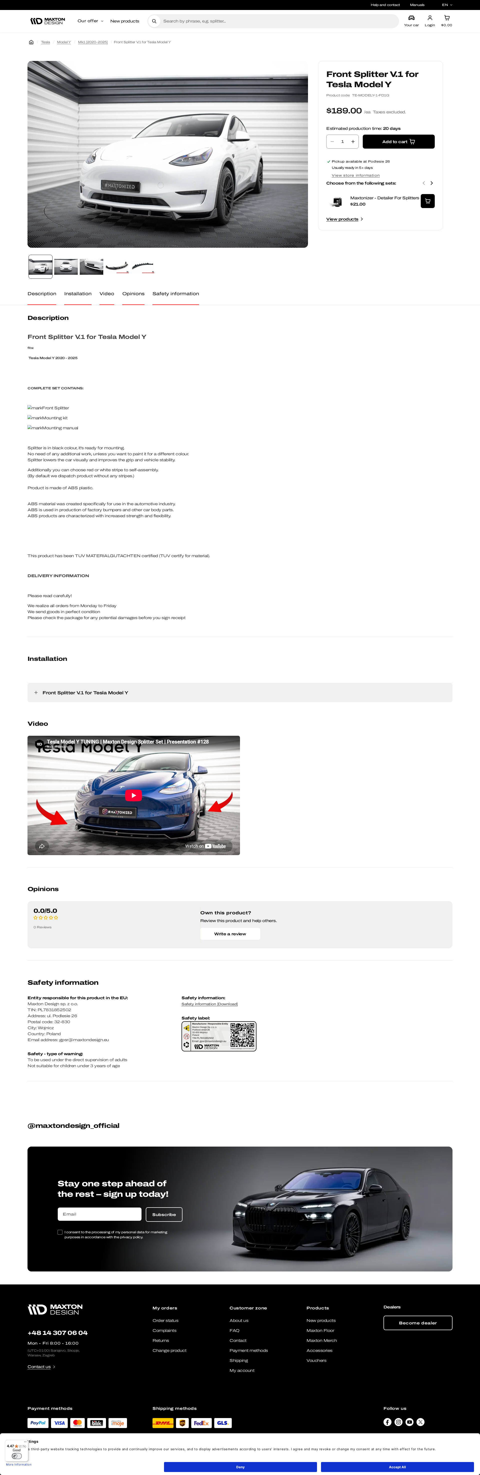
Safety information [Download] (210, 1004)
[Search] (154, 21)
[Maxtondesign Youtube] (410, 1423)
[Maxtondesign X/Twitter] (420, 1423)
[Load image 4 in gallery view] (117, 266)
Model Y (64, 42)
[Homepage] (31, 42)
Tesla (45, 42)
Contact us (39, 1367)
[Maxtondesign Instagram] (398, 1423)
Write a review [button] (230, 934)
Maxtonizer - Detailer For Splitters (384, 198)
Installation (78, 293)
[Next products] (432, 183)
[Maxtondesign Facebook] (388, 1423)
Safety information (175, 293)
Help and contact (385, 4)
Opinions (133, 293)
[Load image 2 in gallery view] (66, 266)
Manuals (417, 4)
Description (42, 293)
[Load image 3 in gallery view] (91, 266)
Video (107, 293)
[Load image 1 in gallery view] (40, 266)
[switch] (17, 1456)
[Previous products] (424, 183)
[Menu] (25, 1443)
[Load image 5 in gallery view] (142, 266)
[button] (90, 21)
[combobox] (279, 21)
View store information (356, 175)
